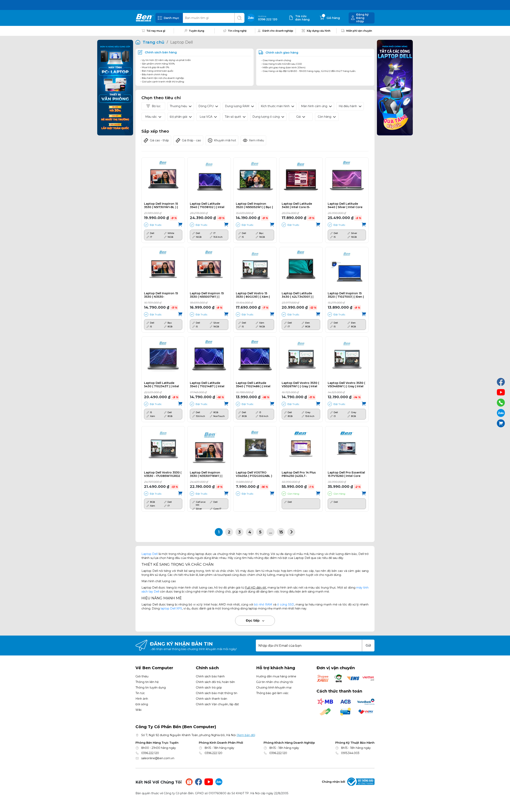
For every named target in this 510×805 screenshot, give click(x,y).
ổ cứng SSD (285, 604)
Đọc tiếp (253, 620)
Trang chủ (153, 42)
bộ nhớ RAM (263, 604)
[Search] (239, 18)
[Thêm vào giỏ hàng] (180, 224)
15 (281, 532)
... (270, 532)
